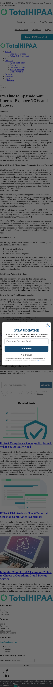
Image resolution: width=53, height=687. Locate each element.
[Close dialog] (48, 325)
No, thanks (26, 355)
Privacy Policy (38, 360)
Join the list (26, 348)
